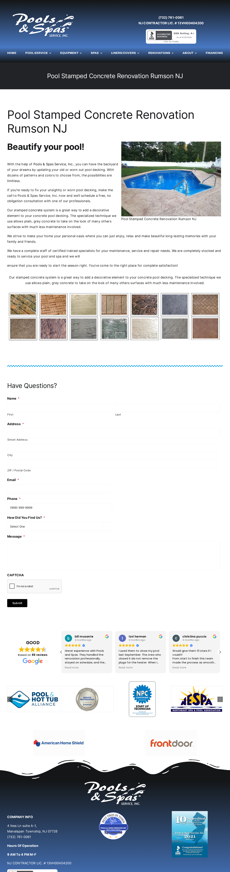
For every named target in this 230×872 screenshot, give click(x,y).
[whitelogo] (43, 13)
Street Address (17, 439)
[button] (220, 652)
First (10, 414)
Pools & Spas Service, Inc (53, 164)
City (10, 455)
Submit (17, 603)
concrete (35, 210)
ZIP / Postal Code (19, 470)
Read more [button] (72, 667)
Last (118, 414)
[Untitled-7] (115, 802)
